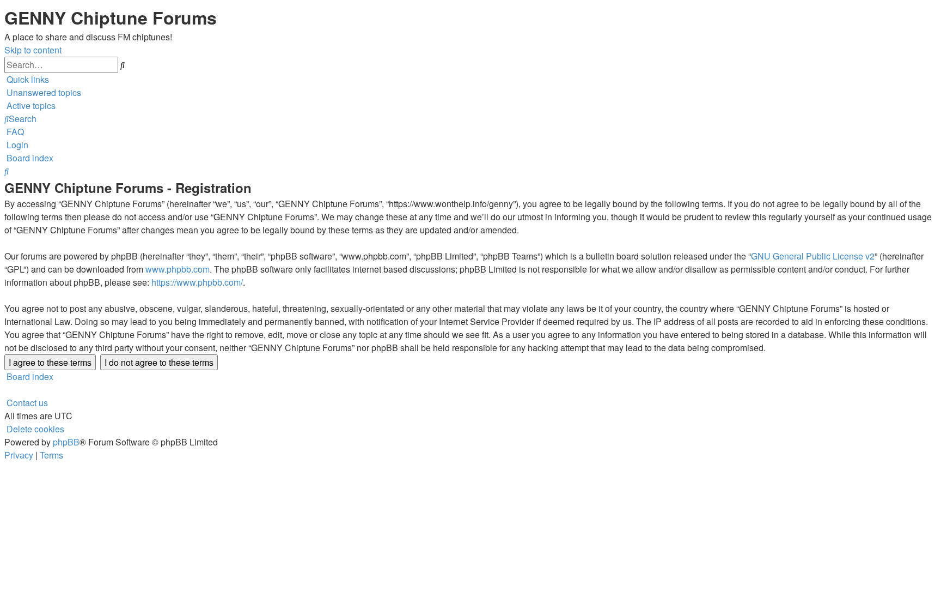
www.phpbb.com (177, 269)
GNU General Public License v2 (813, 256)
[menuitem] (42, 92)
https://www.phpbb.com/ (197, 282)
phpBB (66, 442)
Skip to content (33, 50)
